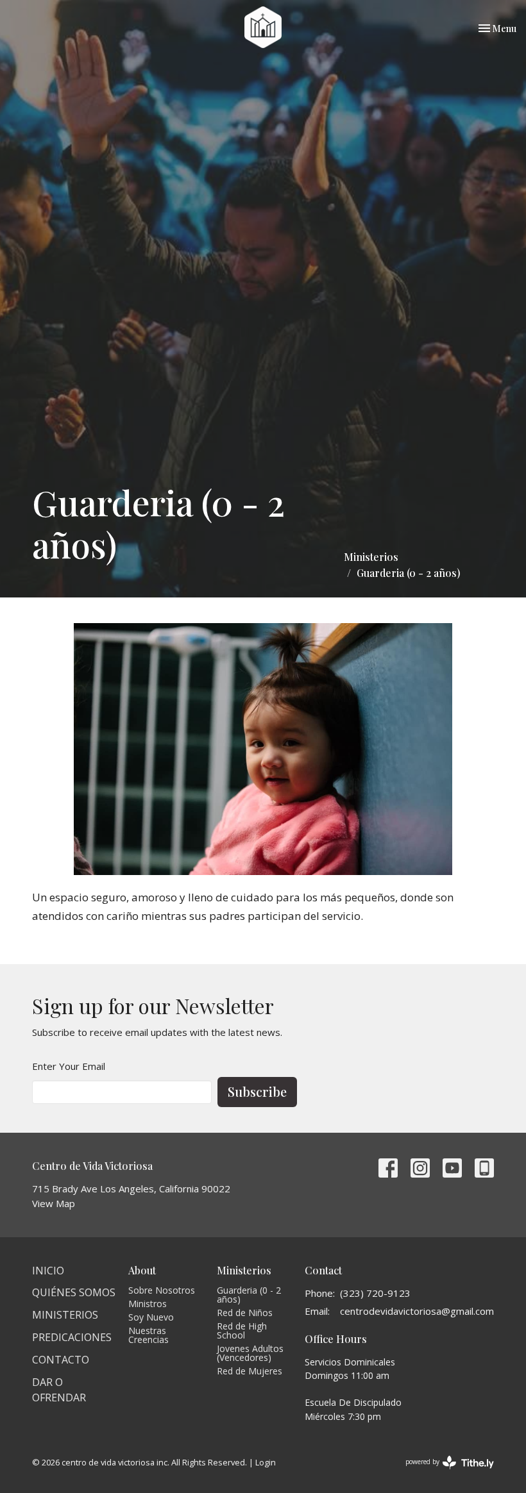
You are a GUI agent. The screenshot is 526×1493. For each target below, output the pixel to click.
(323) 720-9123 (375, 1293)
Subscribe (257, 1091)
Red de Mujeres (249, 1371)
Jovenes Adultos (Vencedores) (250, 1353)
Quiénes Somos (73, 1292)
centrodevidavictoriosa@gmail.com (417, 1311)
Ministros (147, 1303)
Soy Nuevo (151, 1317)
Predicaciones (72, 1337)
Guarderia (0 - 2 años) (249, 1294)
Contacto (60, 1360)
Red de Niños (245, 1312)
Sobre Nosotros (161, 1290)
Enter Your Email (68, 1066)
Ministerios (371, 556)
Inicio (48, 1271)
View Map (53, 1203)
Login (265, 1462)
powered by (442, 1472)
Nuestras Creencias (148, 1335)
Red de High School (242, 1330)
